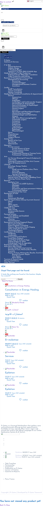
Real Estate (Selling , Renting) (15, 245)
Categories (8, 57)
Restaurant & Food (11, 193)
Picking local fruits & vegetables (19, 243)
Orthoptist (16, 121)
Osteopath (16, 123)
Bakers (10, 195)
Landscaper (12, 235)
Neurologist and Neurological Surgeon (26, 111)
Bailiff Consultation (15, 89)
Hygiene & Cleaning (11, 217)
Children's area (9, 208)
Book (7, 320)
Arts (5, 156)
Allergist (15, 99)
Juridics (6, 87)
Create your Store (7, 22)
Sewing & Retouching (19, 174)
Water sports (13, 205)
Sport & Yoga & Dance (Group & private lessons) (22, 200)
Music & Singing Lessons (17, 163)
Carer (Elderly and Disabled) (18, 216)
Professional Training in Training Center (26, 153)
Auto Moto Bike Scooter (13, 246)
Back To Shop (5, 505)
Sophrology (12, 136)
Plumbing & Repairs (15, 230)
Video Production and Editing (19, 76)
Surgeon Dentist (14, 137)
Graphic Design (13, 68)
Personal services (10, 214)
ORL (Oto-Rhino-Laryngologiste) (24, 118)
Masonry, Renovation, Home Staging (21, 227)
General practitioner (19, 107)
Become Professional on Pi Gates (17, 440)
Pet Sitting (12, 142)
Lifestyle (7, 164)
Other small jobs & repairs (17, 229)
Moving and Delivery (11, 261)
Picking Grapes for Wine (17, 241)
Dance (10, 201)
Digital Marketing (14, 67)
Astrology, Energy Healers (17, 166)
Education (7, 145)
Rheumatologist (18, 131)
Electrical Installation (16, 224)
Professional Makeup (19, 190)
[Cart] (21, 30)
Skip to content (6, 2)
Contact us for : (7, 460)
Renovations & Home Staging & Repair (18, 222)
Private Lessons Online (20, 150)
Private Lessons (14, 147)
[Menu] (2, 12)
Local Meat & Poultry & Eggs (18, 240)
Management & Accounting (18, 79)
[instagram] (5, 407)
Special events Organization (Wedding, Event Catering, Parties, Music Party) (24, 178)
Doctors (11, 95)
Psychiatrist (16, 126)
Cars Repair (16, 256)
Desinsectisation (14, 221)
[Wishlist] (1, 27)
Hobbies (11, 213)
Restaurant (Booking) (16, 198)
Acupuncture (16, 97)
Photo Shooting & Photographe (19, 176)
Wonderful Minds (18, 302)
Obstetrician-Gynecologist (21, 113)
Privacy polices (10, 445)
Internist (15, 110)
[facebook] (5, 404)
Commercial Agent (19, 83)
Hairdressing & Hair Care (17, 192)
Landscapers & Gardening (13, 232)
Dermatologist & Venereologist (23, 103)
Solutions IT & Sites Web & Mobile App (22, 71)
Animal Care (8, 139)
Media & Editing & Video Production (17, 73)
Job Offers (9, 438)
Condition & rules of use (14, 443)
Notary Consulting (15, 92)
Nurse (10, 132)
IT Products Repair (15, 70)
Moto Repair (16, 257)
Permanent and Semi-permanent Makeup (27, 188)
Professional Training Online (22, 155)
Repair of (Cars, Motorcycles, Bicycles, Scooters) (25, 253)
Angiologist (16, 100)
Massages (15, 185)
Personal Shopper (18, 172)
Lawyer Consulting (15, 91)
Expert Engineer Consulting (18, 225)
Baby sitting (12, 209)
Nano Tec (15, 327)
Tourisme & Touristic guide (13, 259)
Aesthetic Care (13, 182)
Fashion (11, 168)
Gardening (12, 233)
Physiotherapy (13, 134)
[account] (3, 27)
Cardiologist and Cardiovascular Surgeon (27, 102)
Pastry (10, 197)
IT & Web (7, 65)
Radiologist (16, 129)
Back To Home (7, 281)
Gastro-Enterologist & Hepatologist (25, 105)
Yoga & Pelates (13, 206)
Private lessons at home (21, 148)
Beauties (7, 180)
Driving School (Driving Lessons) (20, 248)
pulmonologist (17, 128)
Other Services (9, 262)
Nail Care (15, 187)
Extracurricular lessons (16, 211)
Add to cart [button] (9, 295)
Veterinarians (13, 144)
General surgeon (18, 108)
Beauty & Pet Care (15, 140)
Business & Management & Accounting (18, 78)
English (31, 1)
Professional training (15, 152)
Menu (6, 55)
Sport (10, 203)
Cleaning (11, 219)
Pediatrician (16, 124)
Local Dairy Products (15, 238)
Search (5, 38)
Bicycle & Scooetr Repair (21, 254)
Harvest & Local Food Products (15, 237)
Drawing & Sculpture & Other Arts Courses (23, 161)
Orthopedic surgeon (19, 120)
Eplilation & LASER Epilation (22, 184)
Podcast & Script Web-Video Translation (22, 75)
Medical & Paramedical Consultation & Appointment (23, 94)
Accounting (16, 81)
